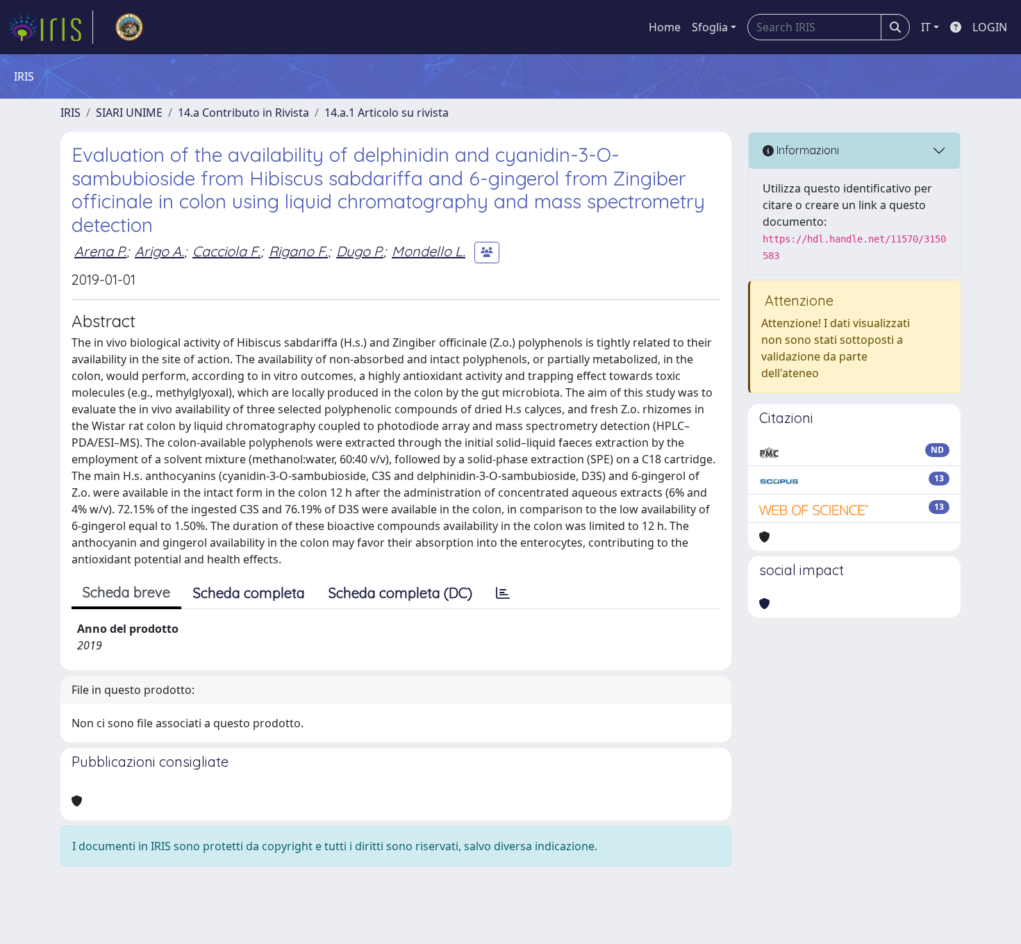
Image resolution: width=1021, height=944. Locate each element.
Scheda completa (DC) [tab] (400, 593)
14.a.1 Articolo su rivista (386, 112)
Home (665, 27)
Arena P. (100, 251)
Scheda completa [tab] (249, 593)
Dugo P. (359, 251)
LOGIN (989, 27)
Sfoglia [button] (710, 27)
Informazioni (806, 150)
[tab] (503, 593)
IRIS (70, 112)
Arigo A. (159, 251)
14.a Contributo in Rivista (243, 112)
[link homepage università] (129, 27)
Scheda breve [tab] (126, 592)
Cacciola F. (226, 251)
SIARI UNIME (129, 112)
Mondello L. (428, 251)
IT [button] (926, 27)
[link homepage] (50, 27)
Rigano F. (298, 251)
